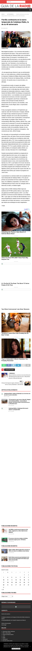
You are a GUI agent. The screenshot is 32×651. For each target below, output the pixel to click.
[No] (30, 646)
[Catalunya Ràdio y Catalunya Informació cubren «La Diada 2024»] (4, 464)
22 (24, 582)
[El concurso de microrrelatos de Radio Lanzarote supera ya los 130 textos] (4, 540)
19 (11, 582)
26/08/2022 (5, 28)
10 (3, 580)
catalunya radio (9, 369)
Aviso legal (3, 624)
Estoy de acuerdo (16, 648)
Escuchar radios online (7, 640)
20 (16, 582)
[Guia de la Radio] (16, 7)
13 (16, 580)
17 (3, 582)
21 (20, 582)
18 (7, 582)
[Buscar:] (16, 1)
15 (24, 580)
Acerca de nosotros (5, 614)
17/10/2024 (12, 411)
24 (3, 584)
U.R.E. (4, 636)
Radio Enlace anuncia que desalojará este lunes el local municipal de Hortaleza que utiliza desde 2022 (19, 558)
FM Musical (5, 639)
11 (7, 580)
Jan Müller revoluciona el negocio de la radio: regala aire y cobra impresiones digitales (18, 531)
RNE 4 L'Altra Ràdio (7, 633)
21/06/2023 (12, 405)
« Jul (2, 589)
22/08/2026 (12, 561)
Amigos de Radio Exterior (8, 634)
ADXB (4, 637)
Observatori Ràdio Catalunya (9, 631)
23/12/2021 (7, 396)
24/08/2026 (12, 533)
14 (20, 580)
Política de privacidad (6, 623)
